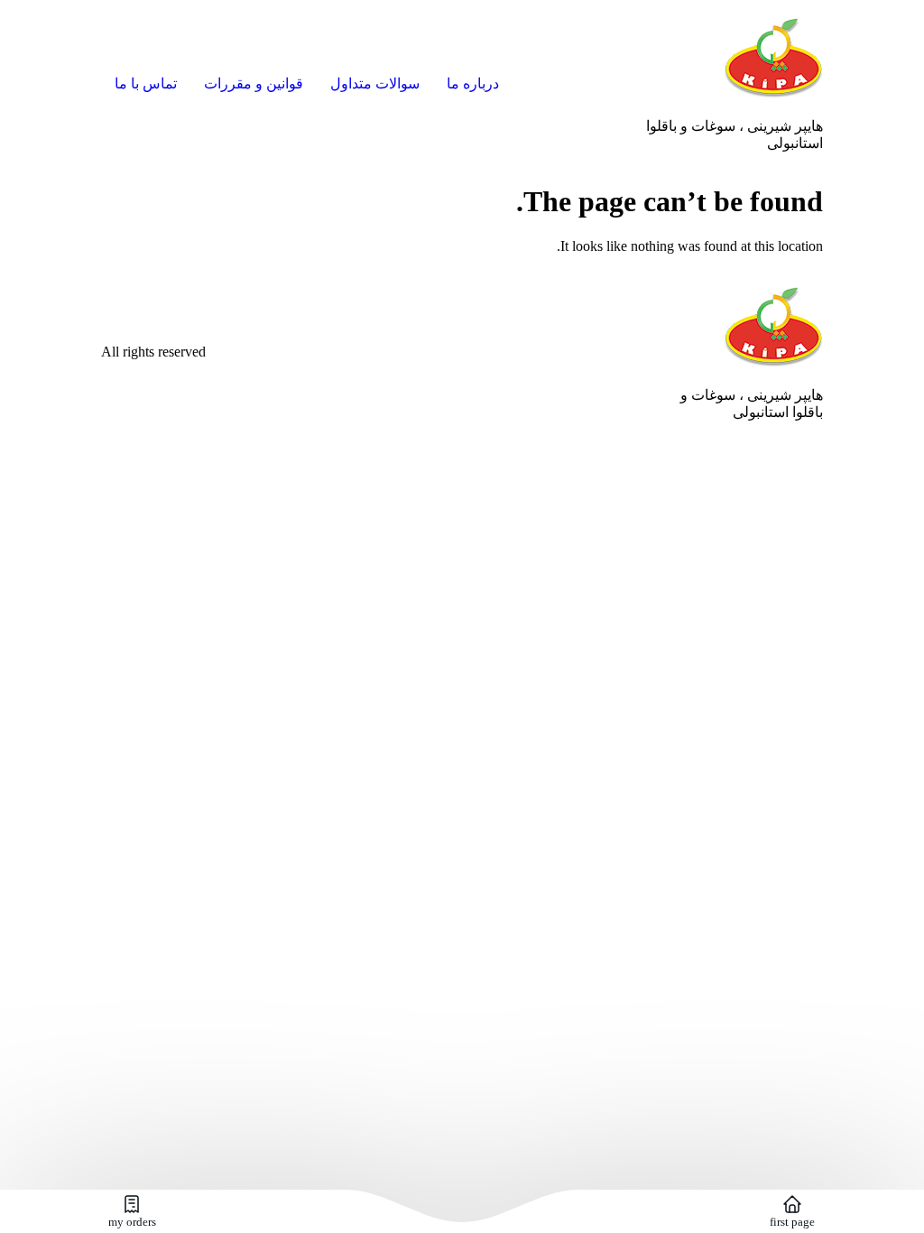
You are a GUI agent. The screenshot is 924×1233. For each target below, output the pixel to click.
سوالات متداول (375, 83)
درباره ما (473, 83)
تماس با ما (146, 83)
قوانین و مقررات (253, 83)
